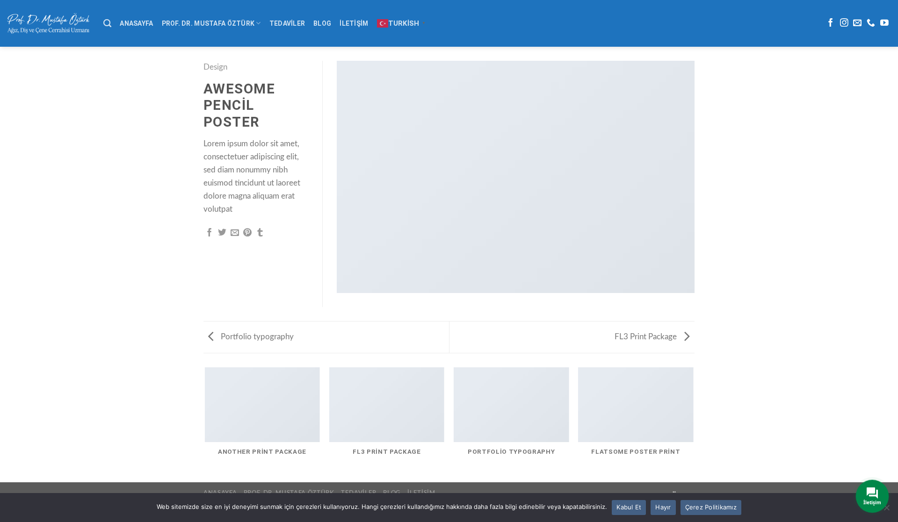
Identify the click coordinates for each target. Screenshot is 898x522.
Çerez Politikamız (711, 507)
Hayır (663, 507)
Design (215, 67)
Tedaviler (287, 23)
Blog (322, 23)
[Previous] (205, 424)
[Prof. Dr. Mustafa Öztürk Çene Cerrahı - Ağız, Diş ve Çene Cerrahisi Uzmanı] (48, 23)
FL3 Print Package (647, 337)
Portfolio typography (256, 337)
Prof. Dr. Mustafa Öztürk (208, 23)
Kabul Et (628, 507)
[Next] (693, 424)
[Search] (107, 23)
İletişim (354, 23)
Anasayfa (136, 23)
